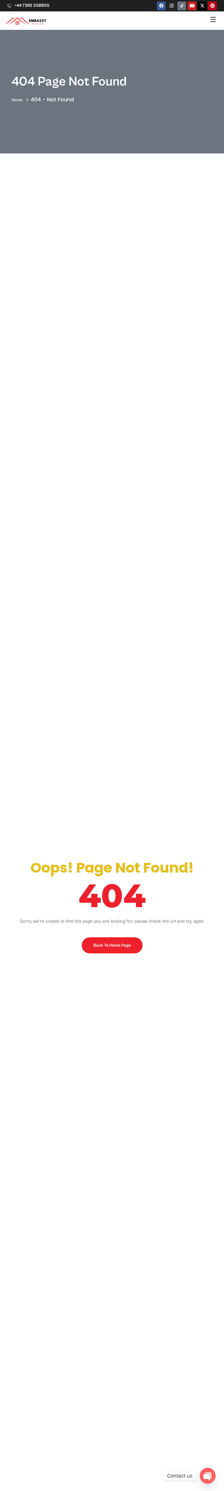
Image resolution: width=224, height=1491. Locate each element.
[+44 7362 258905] (9, 6)
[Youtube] (192, 5)
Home (17, 100)
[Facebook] (161, 5)
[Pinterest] (212, 5)
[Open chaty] (208, 1476)
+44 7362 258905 (32, 5)
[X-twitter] (202, 5)
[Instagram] (171, 5)
